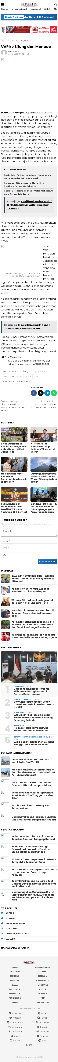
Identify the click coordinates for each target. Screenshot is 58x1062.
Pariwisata (42, 980)
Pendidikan (19, 686)
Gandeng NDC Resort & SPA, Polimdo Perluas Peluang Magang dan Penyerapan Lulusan (43, 507)
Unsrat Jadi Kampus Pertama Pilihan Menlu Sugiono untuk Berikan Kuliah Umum (32, 692)
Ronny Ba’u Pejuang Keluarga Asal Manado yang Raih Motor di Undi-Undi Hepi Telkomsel (33, 884)
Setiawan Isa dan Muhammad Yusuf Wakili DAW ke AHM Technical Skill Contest (14, 507)
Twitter (44, 1013)
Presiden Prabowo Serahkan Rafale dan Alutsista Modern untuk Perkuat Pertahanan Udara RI (33, 772)
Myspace (44, 1031)
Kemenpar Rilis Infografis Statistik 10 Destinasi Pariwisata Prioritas (24, 185)
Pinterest (17, 1017)
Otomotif (14, 993)
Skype (17, 1036)
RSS (30, 1045)
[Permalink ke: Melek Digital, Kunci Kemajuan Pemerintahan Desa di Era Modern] (14, 464)
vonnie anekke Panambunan (18, 381)
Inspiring (34, 737)
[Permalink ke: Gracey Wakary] (4, 52)
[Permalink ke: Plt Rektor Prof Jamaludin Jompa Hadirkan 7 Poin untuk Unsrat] (43, 434)
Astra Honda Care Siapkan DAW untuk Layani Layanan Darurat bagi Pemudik (34, 872)
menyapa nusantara (17, 933)
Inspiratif (14, 989)
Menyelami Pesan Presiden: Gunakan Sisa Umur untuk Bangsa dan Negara (33, 818)
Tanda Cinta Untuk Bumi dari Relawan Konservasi (44, 404)
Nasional (15, 971)
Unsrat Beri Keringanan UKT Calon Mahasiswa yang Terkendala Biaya (28, 192)
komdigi (10, 918)
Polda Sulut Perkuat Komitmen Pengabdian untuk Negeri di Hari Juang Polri (27, 177)
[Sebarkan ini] (34, 393)
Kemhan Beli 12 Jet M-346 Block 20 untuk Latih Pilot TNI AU (31, 761)
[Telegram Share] (47, 393)
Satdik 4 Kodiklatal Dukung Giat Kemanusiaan (30, 807)
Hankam (42, 976)
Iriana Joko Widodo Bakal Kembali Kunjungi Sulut (13, 406)
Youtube (44, 1036)
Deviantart (17, 1031)
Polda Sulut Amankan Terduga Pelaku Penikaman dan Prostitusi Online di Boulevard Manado (31, 849)
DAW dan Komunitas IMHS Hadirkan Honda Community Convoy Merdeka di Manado (32, 579)
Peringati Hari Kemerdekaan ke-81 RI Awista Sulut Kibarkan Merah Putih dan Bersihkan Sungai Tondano (33, 625)
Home (15, 967)
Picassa (17, 1040)
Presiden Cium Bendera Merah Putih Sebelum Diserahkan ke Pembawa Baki (32, 613)
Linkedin (44, 1027)
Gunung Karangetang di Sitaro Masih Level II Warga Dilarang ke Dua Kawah (43, 477)
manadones (12, 928)
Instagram (17, 1027)
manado (17, 376)
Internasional (43, 967)
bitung (25, 371)
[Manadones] (29, 4)
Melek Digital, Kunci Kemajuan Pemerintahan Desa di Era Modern (13, 477)
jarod (5, 376)
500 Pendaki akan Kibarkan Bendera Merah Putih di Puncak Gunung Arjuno (34, 636)
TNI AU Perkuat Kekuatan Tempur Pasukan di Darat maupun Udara (31, 784)
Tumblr (44, 1017)
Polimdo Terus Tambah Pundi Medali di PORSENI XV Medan (31, 729)
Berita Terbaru (21, 699)
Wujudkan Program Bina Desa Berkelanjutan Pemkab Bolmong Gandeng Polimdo (33, 718)
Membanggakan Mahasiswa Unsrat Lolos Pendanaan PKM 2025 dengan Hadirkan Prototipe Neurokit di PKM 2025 (32, 896)
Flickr (44, 1040)
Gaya (15, 984)
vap (37, 376)
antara (10, 913)
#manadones (10, 371)
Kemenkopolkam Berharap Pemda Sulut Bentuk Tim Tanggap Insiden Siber (32, 795)
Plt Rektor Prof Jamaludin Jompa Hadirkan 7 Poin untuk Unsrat (42, 447)
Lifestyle (43, 984)
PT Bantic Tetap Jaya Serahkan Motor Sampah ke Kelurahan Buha (33, 860)
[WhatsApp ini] (54, 393)
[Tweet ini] (41, 393)
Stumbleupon (16, 1022)
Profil (42, 989)
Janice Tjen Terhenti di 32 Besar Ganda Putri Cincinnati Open (30, 590)
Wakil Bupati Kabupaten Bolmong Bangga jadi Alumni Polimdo (34, 743)
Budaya (42, 993)
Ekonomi (14, 980)
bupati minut (39, 371)
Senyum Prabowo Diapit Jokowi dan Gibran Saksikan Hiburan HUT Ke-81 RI (34, 704)
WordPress (44, 1022)
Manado (14, 976)
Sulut (42, 971)
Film (42, 998)
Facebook (17, 1013)
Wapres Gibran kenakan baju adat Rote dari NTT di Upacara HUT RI (32, 601)
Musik (14, 1002)
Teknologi (43, 1002)
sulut (28, 376)
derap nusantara (16, 923)
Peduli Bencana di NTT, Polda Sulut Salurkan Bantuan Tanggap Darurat (33, 837)
